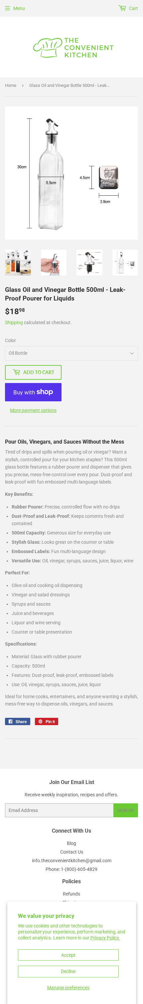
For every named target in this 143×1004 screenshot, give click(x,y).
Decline (68, 971)
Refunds (71, 894)
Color (10, 340)
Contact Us (71, 852)
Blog (71, 843)
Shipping (14, 322)
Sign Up (126, 810)
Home (10, 85)
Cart (133, 8)
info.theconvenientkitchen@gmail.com (71, 860)
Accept (68, 955)
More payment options (33, 410)
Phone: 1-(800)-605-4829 (71, 869)
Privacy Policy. (105, 937)
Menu (19, 8)
